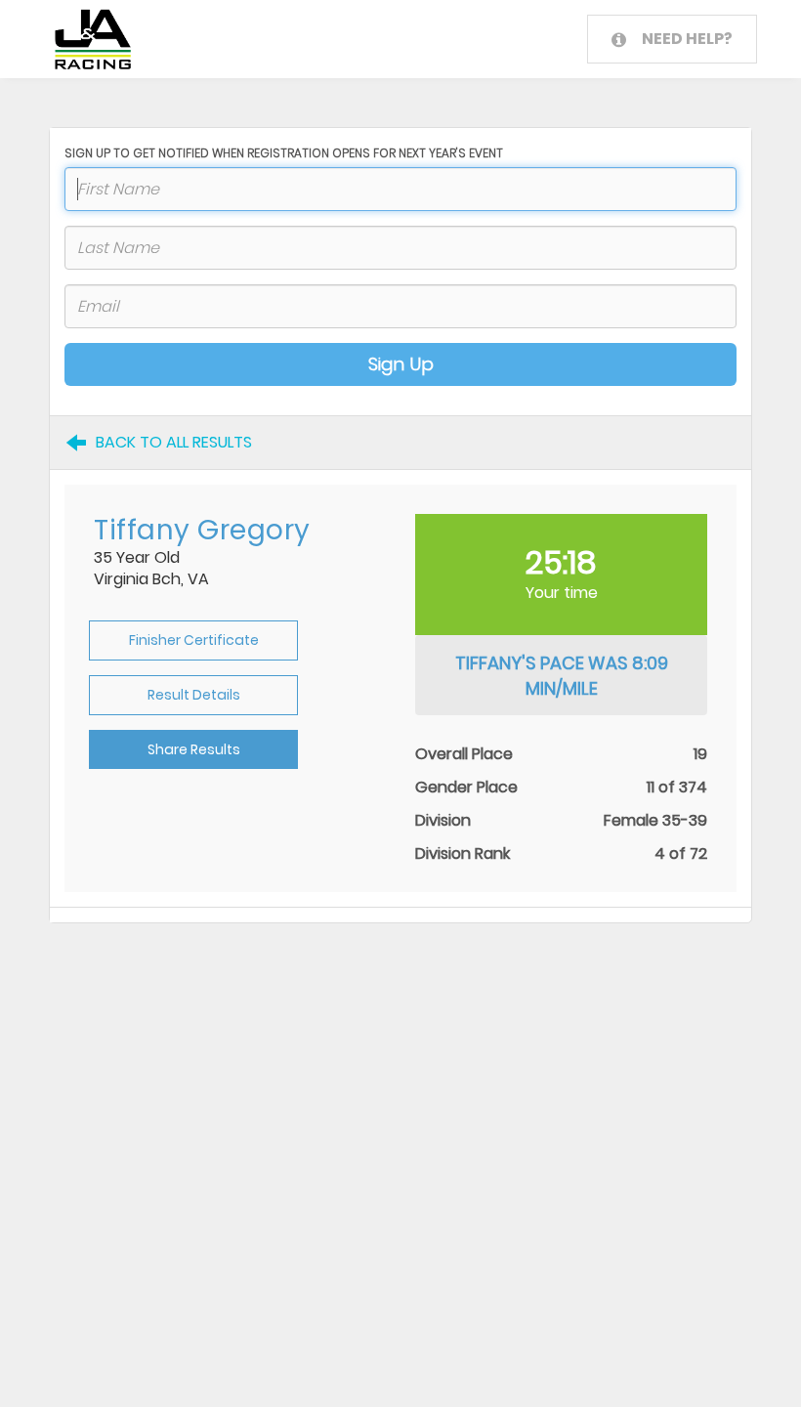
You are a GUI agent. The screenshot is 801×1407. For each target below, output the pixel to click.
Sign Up (401, 364)
